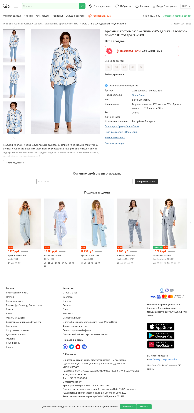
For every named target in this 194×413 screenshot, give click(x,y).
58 (116, 67)
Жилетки (10, 338)
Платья (10, 297)
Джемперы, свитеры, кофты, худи (23, 322)
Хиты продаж (42, 15)
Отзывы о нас (70, 292)
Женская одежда (12, 15)
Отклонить (128, 406)
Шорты (9, 347)
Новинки (28, 15)
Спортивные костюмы (17, 330)
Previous (3, 222)
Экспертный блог (72, 317)
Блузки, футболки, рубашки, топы (24, 305)
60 (124, 67)
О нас (66, 309)
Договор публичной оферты (77, 330)
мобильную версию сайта (163, 359)
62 (132, 67)
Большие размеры (75, 15)
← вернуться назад (181, 23)
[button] (14, 27)
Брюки (9, 309)
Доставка (67, 297)
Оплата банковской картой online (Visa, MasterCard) (90, 322)
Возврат (67, 305)
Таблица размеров (114, 74)
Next (190, 222)
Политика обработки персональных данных (86, 334)
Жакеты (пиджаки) (15, 317)
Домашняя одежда (15, 334)
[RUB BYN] (185, 6)
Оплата (67, 301)
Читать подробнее (15, 162)
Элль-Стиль (138, 95)
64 (141, 67)
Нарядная (57, 15)
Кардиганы (11, 326)
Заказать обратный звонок (177, 15)
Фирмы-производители (75, 326)
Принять (144, 406)
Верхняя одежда (14, 301)
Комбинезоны (13, 342)
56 (108, 67)
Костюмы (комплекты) (17, 292)
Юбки (9, 313)
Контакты (68, 313)
